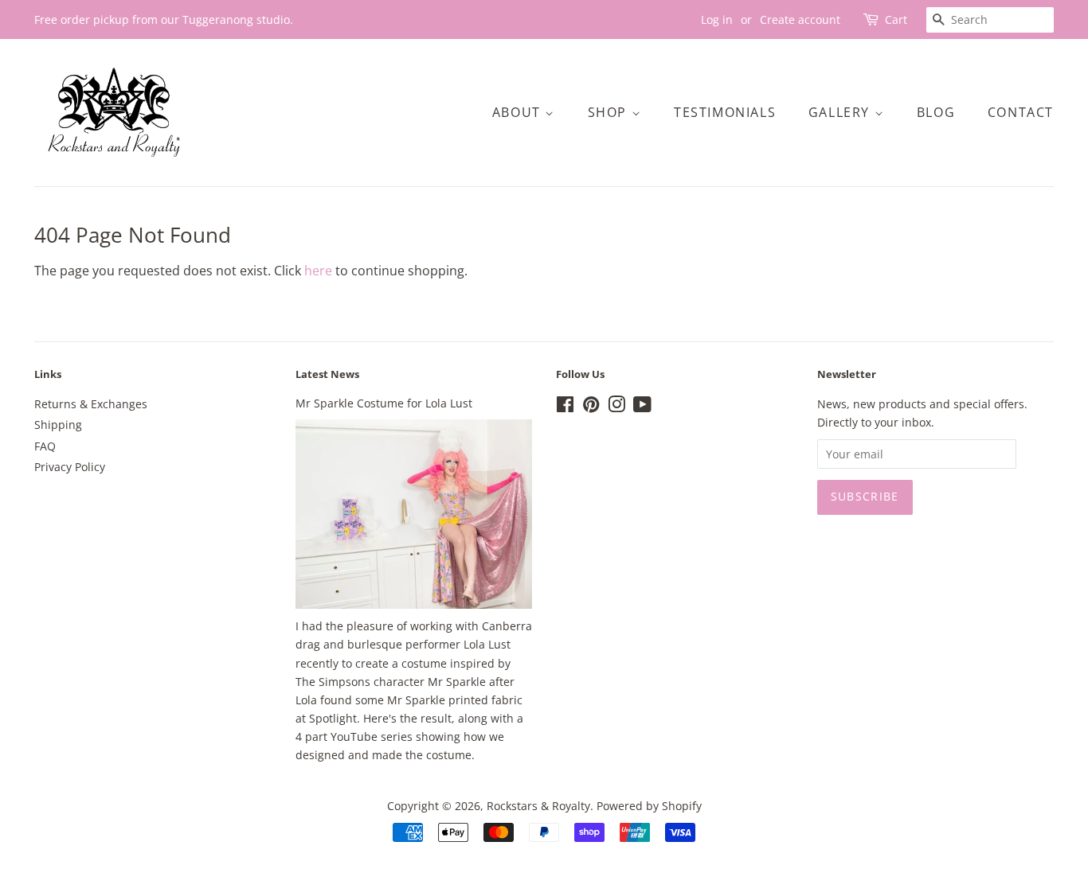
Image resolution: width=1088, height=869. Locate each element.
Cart (896, 19)
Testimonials (725, 112)
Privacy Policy (69, 466)
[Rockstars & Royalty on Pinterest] (591, 407)
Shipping (58, 424)
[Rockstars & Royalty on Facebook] (565, 407)
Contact (1021, 112)
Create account (800, 19)
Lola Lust (487, 644)
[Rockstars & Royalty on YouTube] (642, 407)
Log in (717, 19)
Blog (936, 112)
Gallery (841, 112)
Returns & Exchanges (90, 403)
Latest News (327, 374)
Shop (610, 112)
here (318, 270)
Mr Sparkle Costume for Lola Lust (383, 403)
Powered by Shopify (649, 805)
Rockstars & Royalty (538, 805)
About (519, 112)
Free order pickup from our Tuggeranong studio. (163, 19)
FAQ (45, 446)
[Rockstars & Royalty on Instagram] (616, 407)
